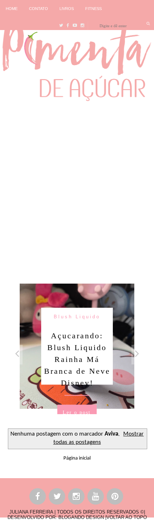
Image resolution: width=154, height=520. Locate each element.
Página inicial (77, 458)
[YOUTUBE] (96, 497)
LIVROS (66, 8)
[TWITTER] (57, 497)
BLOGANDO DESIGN (81, 517)
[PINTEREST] (115, 497)
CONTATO (38, 8)
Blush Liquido (77, 316)
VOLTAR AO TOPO (126, 517)
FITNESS (93, 8)
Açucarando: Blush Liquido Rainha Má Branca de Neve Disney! (77, 359)
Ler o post (77, 412)
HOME (12, 8)
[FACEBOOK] (38, 497)
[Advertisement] (77, 191)
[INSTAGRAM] (77, 497)
